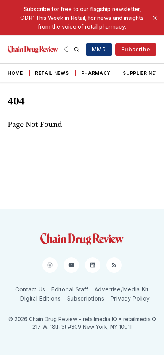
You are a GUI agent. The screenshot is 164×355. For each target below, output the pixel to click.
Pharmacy (96, 73)
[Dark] (67, 49)
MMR (99, 49)
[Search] (77, 49)
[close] (155, 18)
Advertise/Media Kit (122, 289)
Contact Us (30, 289)
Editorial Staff (69, 289)
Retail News (52, 73)
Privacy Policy (130, 298)
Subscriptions (86, 298)
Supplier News (143, 73)
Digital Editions (40, 298)
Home (15, 73)
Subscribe (135, 49)
